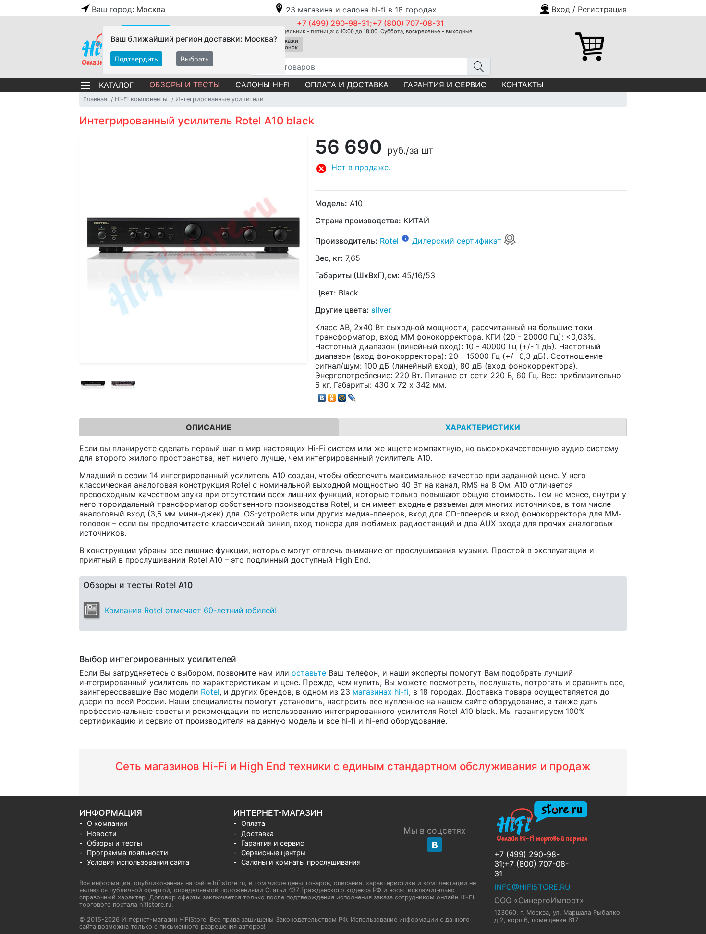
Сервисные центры (273, 852)
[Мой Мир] (342, 395)
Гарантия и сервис (445, 84)
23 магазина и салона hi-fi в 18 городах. (362, 9)
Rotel (389, 241)
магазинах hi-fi (381, 692)
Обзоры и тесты (184, 84)
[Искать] (479, 67)
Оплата (253, 823)
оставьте (309, 672)
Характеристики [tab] (482, 427)
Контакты (523, 84)
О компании (107, 823)
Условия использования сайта (138, 862)
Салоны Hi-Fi (262, 84)
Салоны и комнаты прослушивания (301, 862)
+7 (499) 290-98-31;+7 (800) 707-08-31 (370, 23)
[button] (583, 8)
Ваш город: (128, 9)
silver (381, 310)
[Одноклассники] (332, 395)
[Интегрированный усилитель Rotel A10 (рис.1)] (93, 385)
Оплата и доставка (347, 84)
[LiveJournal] (352, 395)
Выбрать (195, 59)
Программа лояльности (127, 852)
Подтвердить (136, 59)
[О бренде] (405, 238)
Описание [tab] (208, 427)
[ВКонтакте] (322, 395)
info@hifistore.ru (532, 887)
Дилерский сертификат (458, 241)
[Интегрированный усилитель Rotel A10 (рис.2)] (123, 385)
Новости (102, 833)
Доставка (257, 833)
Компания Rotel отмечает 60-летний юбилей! (191, 610)
